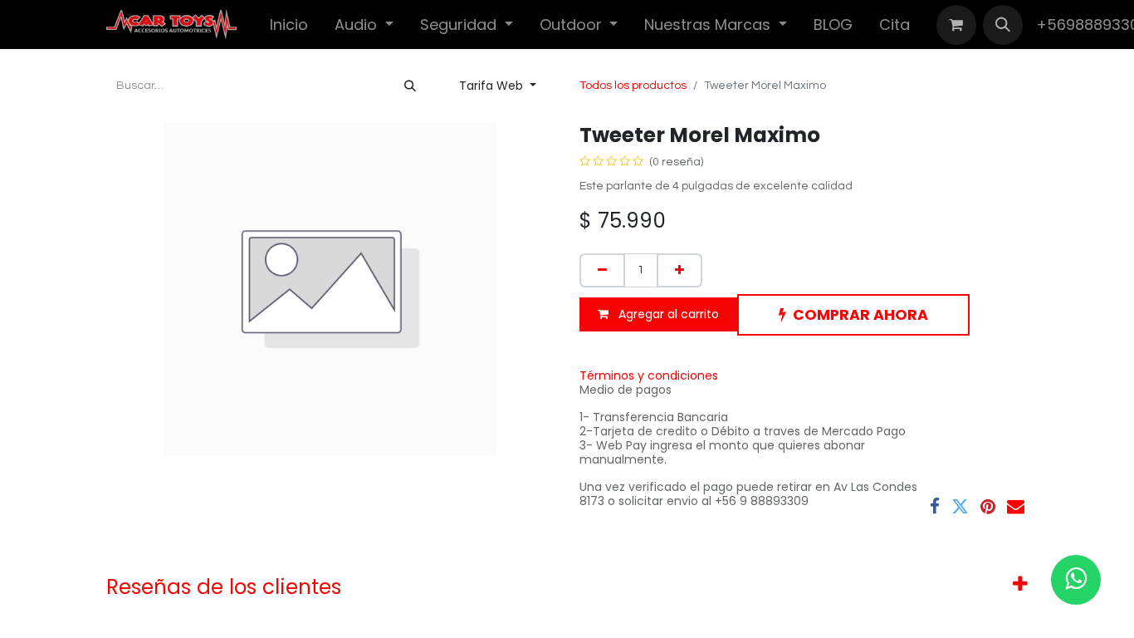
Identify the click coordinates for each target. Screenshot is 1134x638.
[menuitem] (289, 24)
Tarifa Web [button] (492, 85)
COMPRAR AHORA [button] (860, 315)
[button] (1003, 25)
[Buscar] (410, 86)
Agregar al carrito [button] (667, 314)
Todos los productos (633, 85)
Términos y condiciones (648, 375)
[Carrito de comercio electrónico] (956, 25)
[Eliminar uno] (602, 270)
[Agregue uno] (679, 270)
